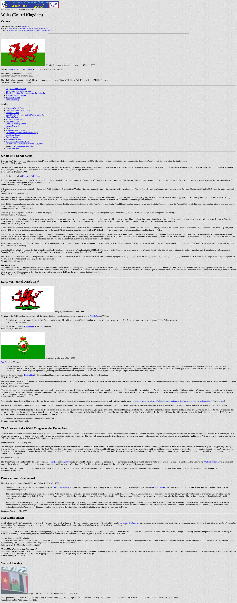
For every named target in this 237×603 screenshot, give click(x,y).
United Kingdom (12, 148)
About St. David (12, 113)
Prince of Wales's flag (60, 487)
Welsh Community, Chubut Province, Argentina (24, 144)
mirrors (50, 30)
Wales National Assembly (16, 119)
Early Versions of (19, 91)
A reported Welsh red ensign (17, 130)
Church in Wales (12, 117)
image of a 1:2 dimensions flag (20, 69)
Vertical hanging (12, 100)
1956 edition (29, 326)
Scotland (54, 462)
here (222, 401)
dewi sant (35, 28)
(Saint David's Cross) (18, 110)
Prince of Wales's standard (16, 95)
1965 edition (29, 375)
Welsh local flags (12, 121)
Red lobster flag (12, 137)
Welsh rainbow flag (13, 139)
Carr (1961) (94, 316)
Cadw (8, 128)
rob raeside (25, 26)
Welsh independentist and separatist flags (22, 133)
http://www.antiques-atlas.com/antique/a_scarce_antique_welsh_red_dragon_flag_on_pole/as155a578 (173, 401)
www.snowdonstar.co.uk (129, 523)
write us (44, 30)
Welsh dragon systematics (24, 146)
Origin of (16, 89)
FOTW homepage (11, 30)
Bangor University (13, 126)
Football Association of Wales (17, 141)
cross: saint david (25, 28)
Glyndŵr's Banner (13, 135)
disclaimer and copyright (32, 30)
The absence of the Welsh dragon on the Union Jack (26, 93)
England (64, 462)
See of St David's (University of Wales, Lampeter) (25, 115)
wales (10, 28)
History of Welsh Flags (15, 108)
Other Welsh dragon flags (16, 124)
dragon (15, 28)
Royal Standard (159, 487)
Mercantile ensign (13, 98)
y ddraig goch (44, 28)
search (21, 30)
